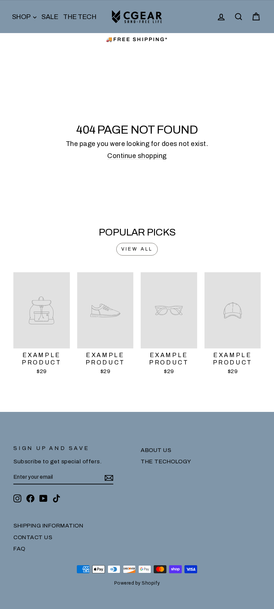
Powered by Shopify (137, 583)
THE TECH (79, 16)
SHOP (22, 16)
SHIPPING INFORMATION (48, 525)
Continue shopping (137, 155)
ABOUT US (156, 450)
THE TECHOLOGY (166, 461)
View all (137, 249)
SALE (49, 16)
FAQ (19, 549)
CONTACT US (32, 537)
